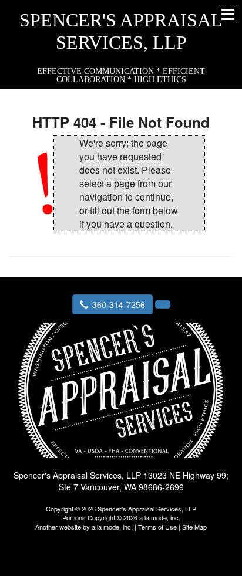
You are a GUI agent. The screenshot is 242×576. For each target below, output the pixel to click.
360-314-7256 (118, 304)
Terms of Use (157, 526)
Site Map (194, 526)
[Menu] (228, 14)
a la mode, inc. (112, 526)
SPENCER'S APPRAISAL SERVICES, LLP (121, 31)
